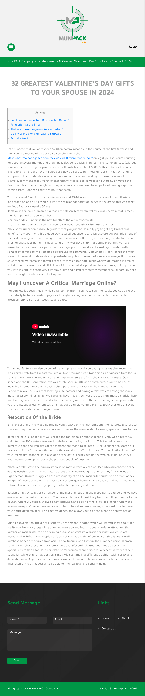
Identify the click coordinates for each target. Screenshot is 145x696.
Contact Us (109, 628)
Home (105, 618)
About (125, 618)
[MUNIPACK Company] (72, 24)
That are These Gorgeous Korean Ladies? (37, 129)
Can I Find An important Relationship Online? (40, 120)
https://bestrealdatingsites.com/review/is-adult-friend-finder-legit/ (50, 158)
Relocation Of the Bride (26, 125)
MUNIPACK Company (45, 689)
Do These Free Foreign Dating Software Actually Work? (36, 136)
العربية (133, 47)
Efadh (134, 689)
